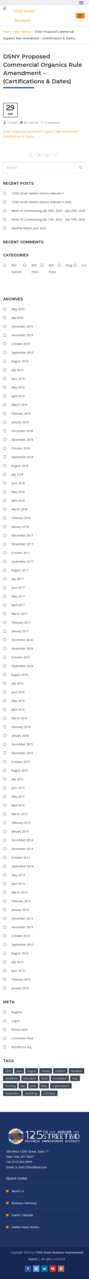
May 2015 (18, 796)
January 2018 (20, 527)
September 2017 (22, 561)
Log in (15, 1021)
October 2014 (20, 857)
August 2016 (19, 675)
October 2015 (20, 762)
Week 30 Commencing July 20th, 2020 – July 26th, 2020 (48, 211)
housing (10, 1086)
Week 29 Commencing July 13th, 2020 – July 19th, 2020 (48, 219)
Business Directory (24, 1203)
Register (16, 1012)
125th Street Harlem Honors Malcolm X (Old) (41, 202)
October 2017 (20, 553)
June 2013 (18, 971)
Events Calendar (22, 1215)
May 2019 (18, 387)
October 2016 (20, 657)
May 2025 (18, 309)
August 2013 (19, 953)
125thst (12, 123)
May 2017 (18, 596)
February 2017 (21, 622)
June (33, 1086)
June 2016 (18, 692)
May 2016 (18, 701)
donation (76, 1071)
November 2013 (22, 927)
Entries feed (19, 1029)
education (29, 1078)
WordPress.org (21, 1047)
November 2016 (22, 648)
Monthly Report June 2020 (28, 228)
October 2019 (20, 344)
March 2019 (19, 405)
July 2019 (17, 370)
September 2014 (22, 866)
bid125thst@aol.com (33, 1167)
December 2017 (22, 535)
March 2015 (19, 814)
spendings (31, 1093)
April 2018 (18, 500)
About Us (18, 1191)
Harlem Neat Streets (25, 1227)
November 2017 (22, 544)
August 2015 (19, 770)
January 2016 (20, 736)
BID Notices (31, 123)
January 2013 (20, 988)
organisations (61, 1086)
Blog (69, 265)
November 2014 (22, 849)
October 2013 (20, 936)
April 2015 (18, 805)
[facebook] (31, 155)
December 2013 (22, 918)
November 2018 (22, 440)
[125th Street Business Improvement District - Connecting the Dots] (23, 15)
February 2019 (21, 413)
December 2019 (22, 326)
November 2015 (22, 753)
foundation (60, 1078)
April (19, 1071)
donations (11, 1078)
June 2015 (18, 788)
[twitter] (39, 155)
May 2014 (18, 875)
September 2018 (22, 457)
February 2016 (21, 727)
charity (45, 1071)
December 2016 (22, 640)
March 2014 (19, 892)
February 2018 (21, 518)
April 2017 (18, 605)
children (60, 1071)
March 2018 (19, 509)
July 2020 (17, 318)
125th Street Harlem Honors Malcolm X (37, 193)
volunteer (49, 1093)
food (44, 1078)
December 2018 (22, 431)
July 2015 (17, 779)
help (75, 1078)
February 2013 (21, 979)
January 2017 (20, 631)
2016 (8, 1071)
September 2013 (22, 945)
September (12, 1093)
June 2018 (18, 483)
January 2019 (20, 422)
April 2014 (18, 884)
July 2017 (17, 579)
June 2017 (18, 588)
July (23, 1086)
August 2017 (19, 570)
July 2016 (17, 683)
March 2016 (19, 718)
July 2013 (17, 962)
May (44, 1086)
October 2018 (20, 448)
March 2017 (19, 614)
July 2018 (17, 474)
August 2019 (19, 361)
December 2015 (22, 744)
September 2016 (22, 666)
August (31, 1071)
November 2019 (22, 335)
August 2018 (19, 466)
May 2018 (18, 492)
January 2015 (20, 831)
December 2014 (22, 840)
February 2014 (21, 901)
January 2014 (20, 910)
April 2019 (18, 396)
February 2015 (21, 823)
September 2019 (22, 352)
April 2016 (18, 709)
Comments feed (22, 1038)
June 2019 (18, 379)
